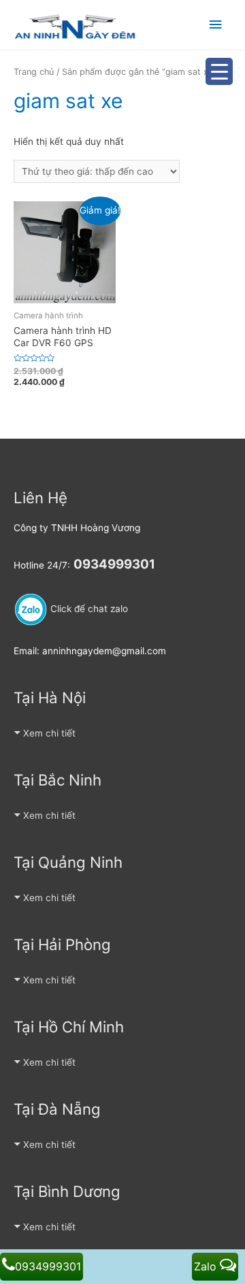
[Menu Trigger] (219, 71)
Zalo (207, 1266)
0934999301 (48, 1266)
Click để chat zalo (88, 608)
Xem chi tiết (49, 733)
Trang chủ (34, 72)
